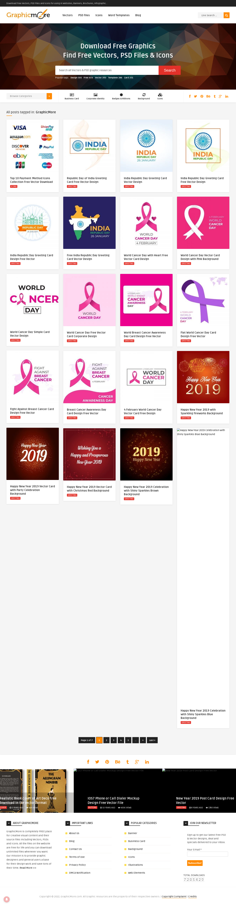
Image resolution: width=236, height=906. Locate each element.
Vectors (68, 15)
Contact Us (75, 849)
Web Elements (136, 872)
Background (144, 98)
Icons (99, 15)
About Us (74, 833)
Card (128, 77)
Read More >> (28, 867)
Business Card (72, 98)
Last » (152, 740)
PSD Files (84, 15)
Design (76, 77)
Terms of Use (77, 857)
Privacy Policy (77, 864)
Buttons (92, 807)
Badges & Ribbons (121, 98)
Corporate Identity (95, 98)
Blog (138, 15)
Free (88, 77)
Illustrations (135, 864)
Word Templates (119, 15)
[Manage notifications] (7, 899)
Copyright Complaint (174, 896)
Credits (192, 896)
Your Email (194, 849)
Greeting (72, 186)
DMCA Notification (79, 872)
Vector (100, 77)
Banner (132, 833)
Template (115, 77)
